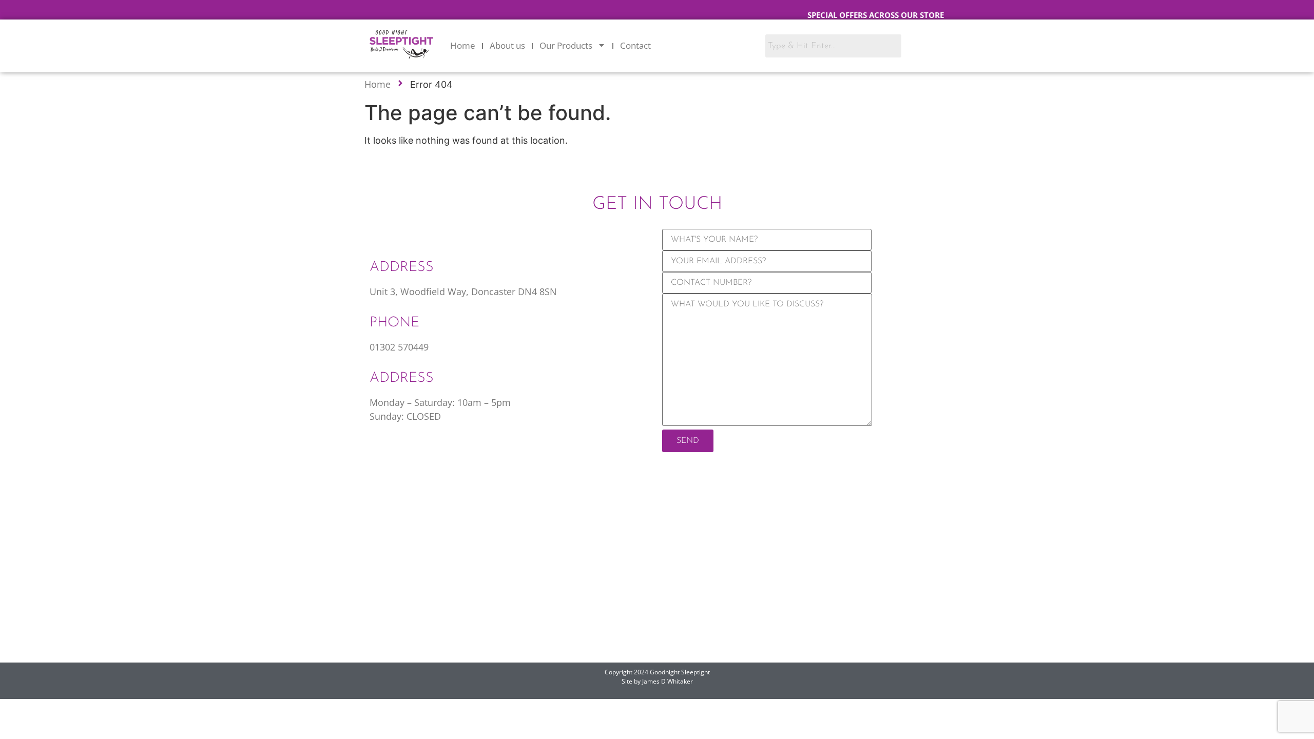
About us (507, 45)
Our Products (565, 45)
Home (462, 45)
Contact (635, 45)
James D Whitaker (667, 681)
